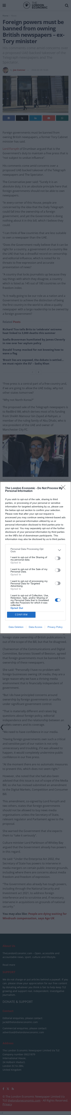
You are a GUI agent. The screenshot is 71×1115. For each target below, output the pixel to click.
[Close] (64, 488)
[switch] (57, 558)
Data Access (35, 627)
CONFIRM (21, 614)
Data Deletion (16, 627)
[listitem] (35, 550)
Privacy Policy (55, 627)
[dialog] (35, 558)
